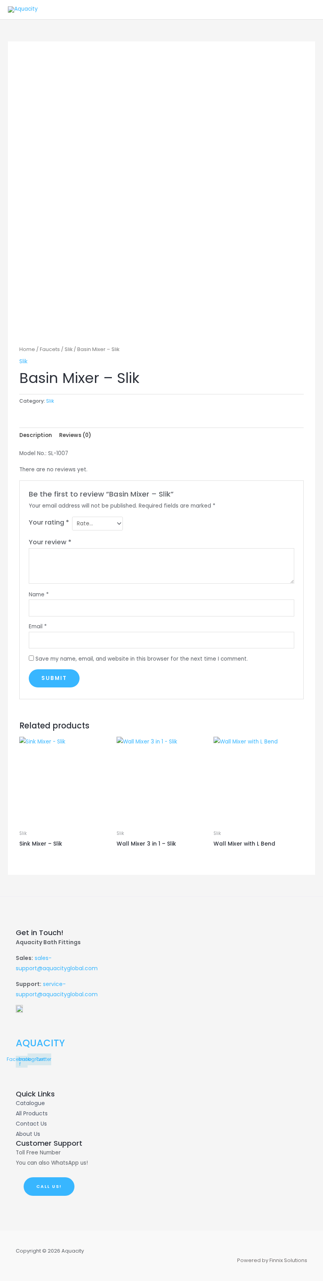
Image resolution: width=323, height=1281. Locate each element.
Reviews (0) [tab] (75, 435)
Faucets (50, 349)
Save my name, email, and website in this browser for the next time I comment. (141, 659)
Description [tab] (35, 435)
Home (27, 349)
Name (39, 594)
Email (38, 626)
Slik (68, 349)
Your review (50, 542)
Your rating (49, 522)
